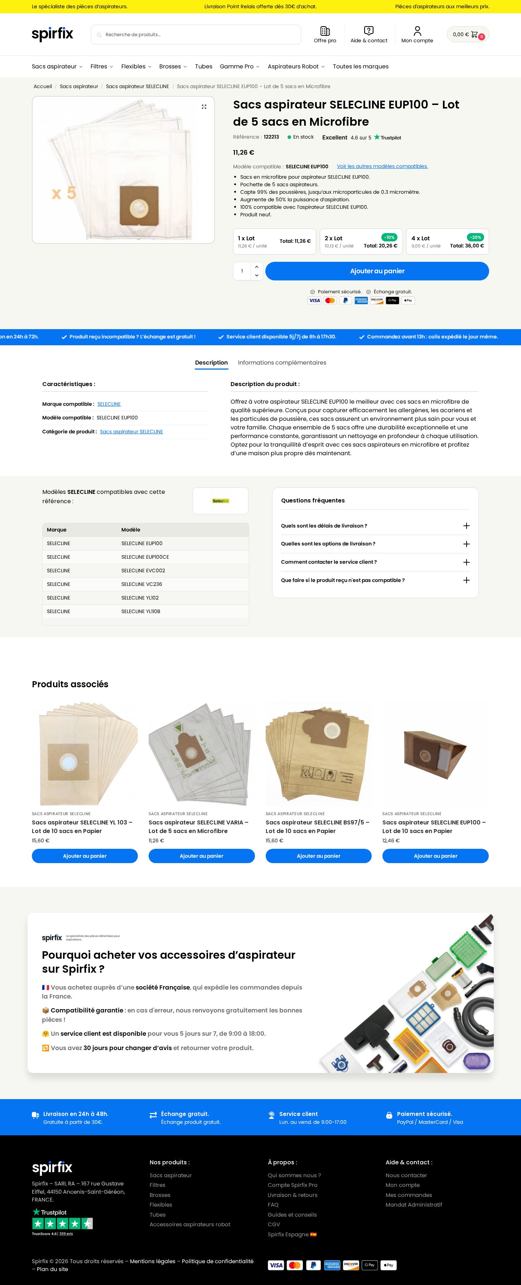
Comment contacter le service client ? (329, 562)
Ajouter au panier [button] (85, 856)
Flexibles (161, 1204)
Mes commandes (410, 1194)
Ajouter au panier (377, 270)
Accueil (43, 86)
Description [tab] (211, 362)
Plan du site (52, 1269)
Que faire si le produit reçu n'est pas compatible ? (343, 580)
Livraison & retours (293, 1194)
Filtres (157, 1185)
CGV (274, 1224)
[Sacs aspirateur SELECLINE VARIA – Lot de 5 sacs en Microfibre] (202, 754)
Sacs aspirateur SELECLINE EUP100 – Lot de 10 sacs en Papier (434, 826)
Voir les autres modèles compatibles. (382, 166)
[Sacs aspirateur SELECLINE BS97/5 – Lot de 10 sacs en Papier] (319, 754)
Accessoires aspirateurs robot (190, 1224)
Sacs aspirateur (79, 86)
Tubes (158, 1214)
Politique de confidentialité (218, 1261)
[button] (468, 34)
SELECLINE (109, 404)
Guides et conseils (292, 1214)
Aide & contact (369, 40)
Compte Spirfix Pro (293, 1185)
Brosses (160, 1194)
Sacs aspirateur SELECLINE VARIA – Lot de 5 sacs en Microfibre (199, 826)
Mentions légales (152, 1261)
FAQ (273, 1204)
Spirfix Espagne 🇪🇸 (292, 1234)
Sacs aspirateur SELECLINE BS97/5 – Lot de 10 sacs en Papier (318, 826)
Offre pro (325, 40)
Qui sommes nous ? (294, 1175)
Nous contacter (406, 1175)
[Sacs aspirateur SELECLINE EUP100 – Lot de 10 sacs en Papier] (435, 754)
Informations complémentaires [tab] (282, 362)
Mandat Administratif (414, 1204)
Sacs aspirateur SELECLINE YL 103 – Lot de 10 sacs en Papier (82, 826)
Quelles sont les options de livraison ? (328, 543)
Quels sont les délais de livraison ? (324, 525)
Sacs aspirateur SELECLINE (137, 86)
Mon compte (417, 40)
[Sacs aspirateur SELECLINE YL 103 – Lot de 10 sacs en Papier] (85, 754)
